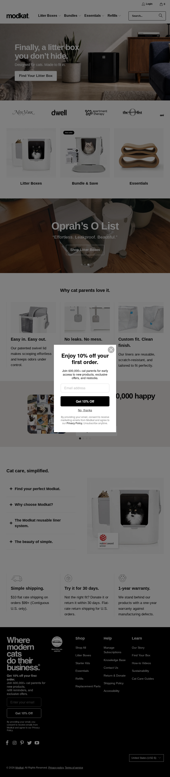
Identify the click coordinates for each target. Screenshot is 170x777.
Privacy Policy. (75, 423)
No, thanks (85, 410)
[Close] (111, 350)
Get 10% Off (85, 401)
